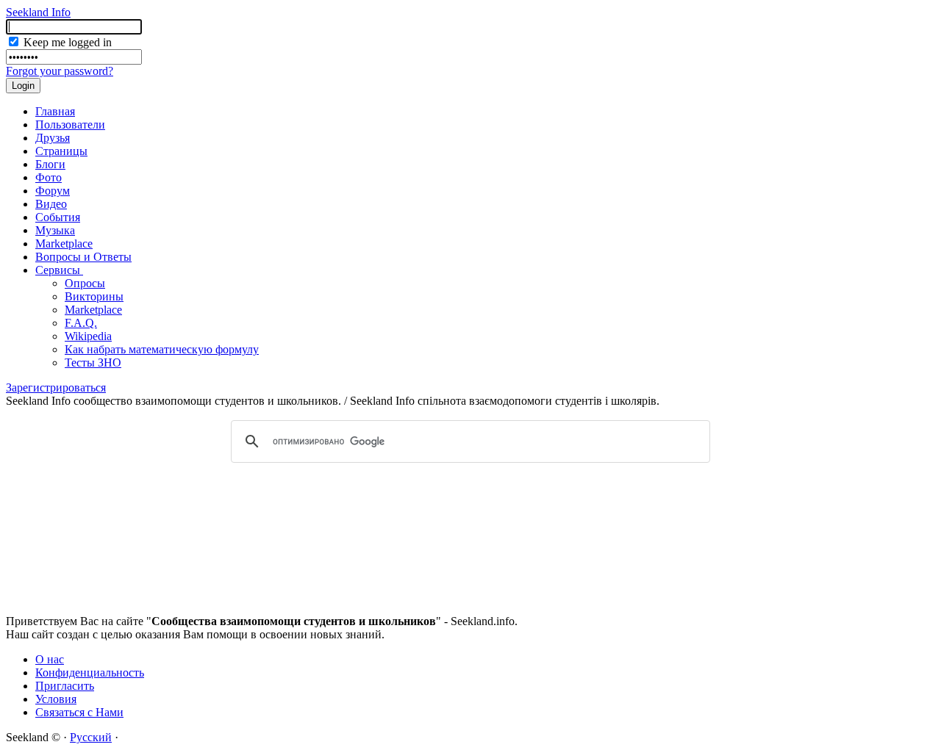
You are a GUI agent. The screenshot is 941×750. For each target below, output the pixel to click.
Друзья (52, 137)
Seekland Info (38, 12)
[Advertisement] (470, 511)
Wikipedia (88, 336)
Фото (48, 177)
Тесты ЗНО (93, 362)
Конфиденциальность (89, 672)
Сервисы (59, 270)
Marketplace (64, 243)
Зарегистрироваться (56, 387)
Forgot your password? (59, 71)
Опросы (85, 283)
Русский (91, 737)
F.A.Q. (81, 323)
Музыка (55, 230)
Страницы (61, 151)
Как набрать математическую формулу (162, 349)
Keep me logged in (66, 42)
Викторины (94, 296)
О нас (49, 659)
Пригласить (64, 685)
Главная (55, 111)
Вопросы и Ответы (83, 256)
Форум (52, 190)
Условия (55, 699)
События (57, 217)
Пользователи (70, 124)
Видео (51, 204)
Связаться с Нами (79, 712)
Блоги (50, 164)
